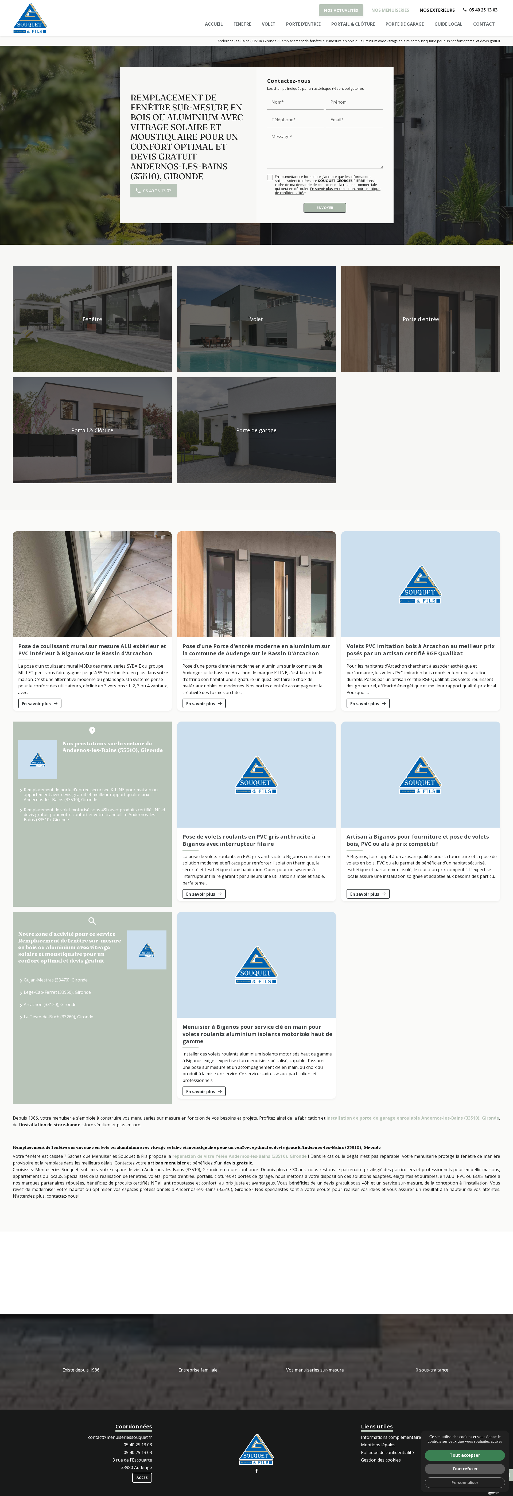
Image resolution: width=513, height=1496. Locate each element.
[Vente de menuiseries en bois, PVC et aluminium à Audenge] (30, 18)
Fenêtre (242, 24)
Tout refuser (464, 1468)
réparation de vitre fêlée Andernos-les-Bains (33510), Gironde (239, 1156)
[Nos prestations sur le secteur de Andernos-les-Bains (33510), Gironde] (37, 759)
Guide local (448, 24)
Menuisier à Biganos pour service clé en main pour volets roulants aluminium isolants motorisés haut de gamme (257, 1034)
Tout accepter (465, 1455)
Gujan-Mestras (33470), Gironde (56, 980)
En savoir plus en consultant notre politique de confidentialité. (327, 190)
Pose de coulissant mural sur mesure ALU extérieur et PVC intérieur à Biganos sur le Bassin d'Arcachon (92, 649)
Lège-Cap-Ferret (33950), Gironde (57, 992)
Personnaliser (465, 1482)
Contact (484, 24)
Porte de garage (405, 24)
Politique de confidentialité (387, 1452)
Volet (268, 24)
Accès (142, 1477)
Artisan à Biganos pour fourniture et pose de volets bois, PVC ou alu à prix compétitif (418, 840)
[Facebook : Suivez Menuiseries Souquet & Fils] (256, 1470)
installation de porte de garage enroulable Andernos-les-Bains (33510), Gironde (413, 1118)
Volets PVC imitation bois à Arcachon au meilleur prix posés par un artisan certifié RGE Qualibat (421, 649)
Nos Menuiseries (390, 10)
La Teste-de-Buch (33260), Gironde (58, 1017)
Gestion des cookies (381, 1460)
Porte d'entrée (303, 24)
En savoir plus (36, 704)
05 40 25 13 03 (483, 10)
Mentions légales (378, 1445)
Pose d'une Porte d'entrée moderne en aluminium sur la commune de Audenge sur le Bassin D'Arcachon (256, 649)
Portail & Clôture (353, 24)
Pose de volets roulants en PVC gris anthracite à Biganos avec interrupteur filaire (248, 840)
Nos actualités (341, 10)
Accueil (214, 24)
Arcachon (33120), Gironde (50, 1004)
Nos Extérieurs (437, 10)
